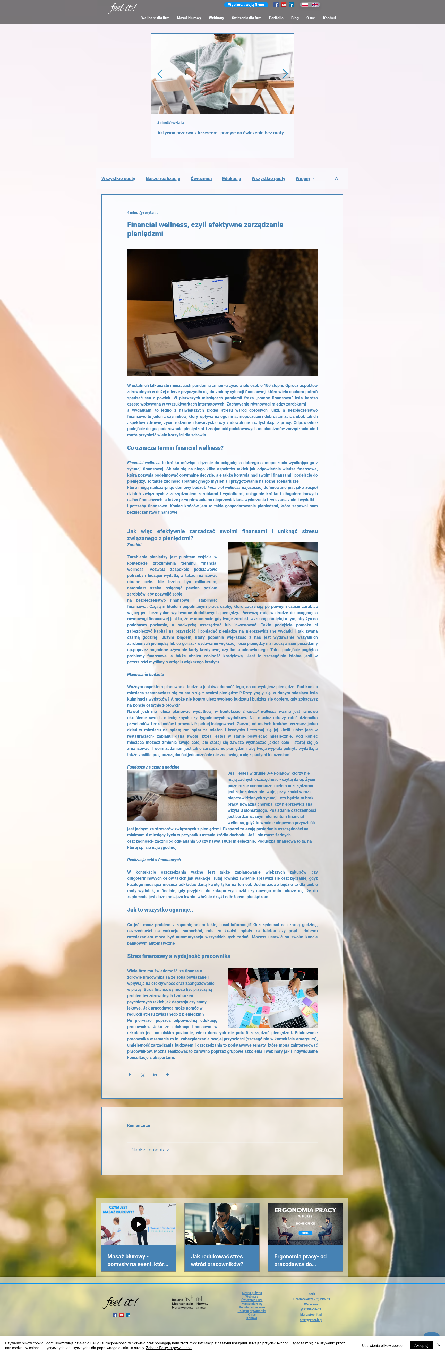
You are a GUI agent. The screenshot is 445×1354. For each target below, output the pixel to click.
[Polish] (305, 4)
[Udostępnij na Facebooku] (129, 1074)
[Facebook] (276, 4)
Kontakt (251, 1318)
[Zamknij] (439, 1345)
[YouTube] (283, 4)
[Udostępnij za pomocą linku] (167, 1074)
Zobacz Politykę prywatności (169, 1347)
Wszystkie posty (118, 178)
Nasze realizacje (163, 178)
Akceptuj (421, 1345)
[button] (246, 4)
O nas (252, 1314)
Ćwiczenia (201, 178)
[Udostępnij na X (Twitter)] (142, 1074)
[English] (315, 4)
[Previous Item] (160, 74)
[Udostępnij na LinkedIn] (154, 1074)
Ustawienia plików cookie (382, 1345)
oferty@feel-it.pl (311, 1320)
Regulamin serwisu (252, 1307)
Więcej (303, 178)
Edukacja (231, 178)
